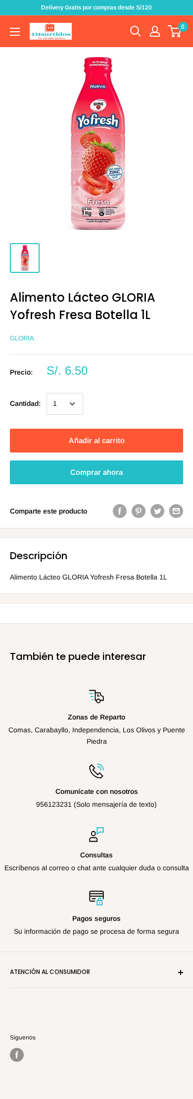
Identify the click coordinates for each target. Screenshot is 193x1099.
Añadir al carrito (97, 440)
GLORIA (22, 338)
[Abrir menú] (15, 32)
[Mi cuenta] (155, 31)
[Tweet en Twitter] (157, 511)
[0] (175, 31)
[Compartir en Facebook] (120, 511)
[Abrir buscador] (135, 31)
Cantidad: (25, 403)
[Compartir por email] (176, 511)
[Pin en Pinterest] (138, 511)
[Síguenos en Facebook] (17, 1055)
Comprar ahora (96, 472)
